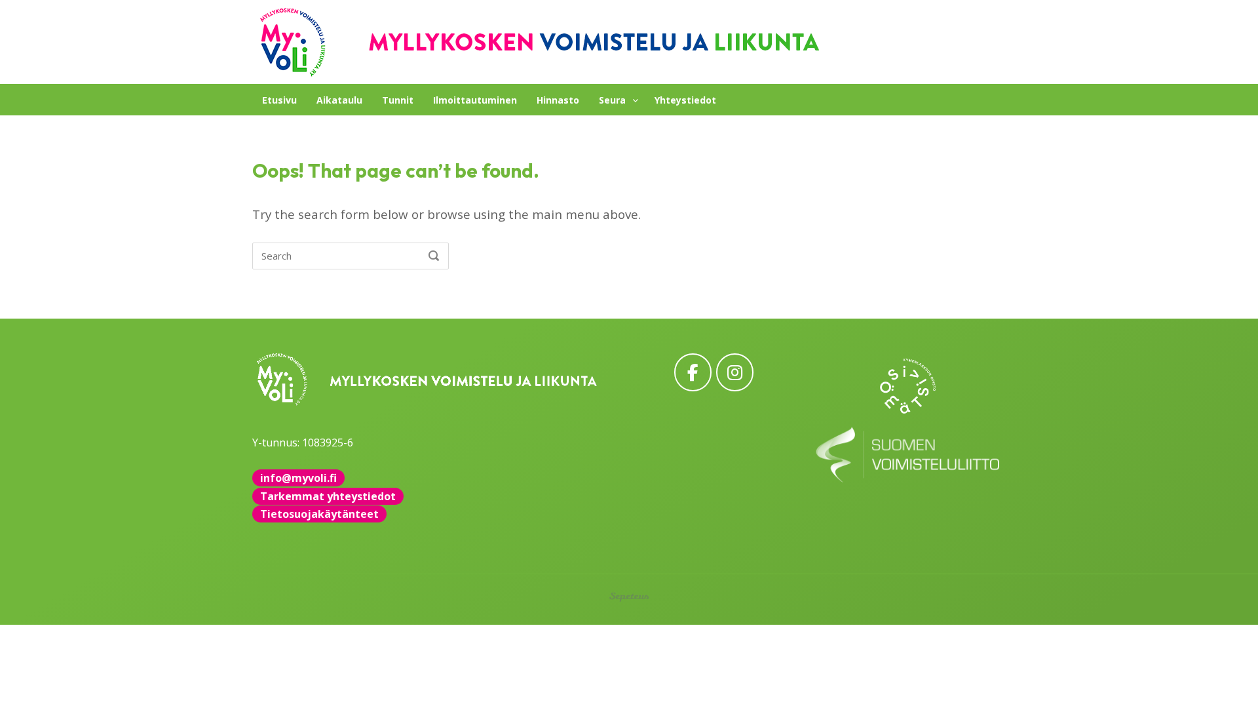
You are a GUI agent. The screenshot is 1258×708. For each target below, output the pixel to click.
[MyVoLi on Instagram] (734, 372)
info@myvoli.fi (298, 478)
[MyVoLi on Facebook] (693, 372)
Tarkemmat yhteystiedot (328, 496)
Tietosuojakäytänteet (319, 514)
